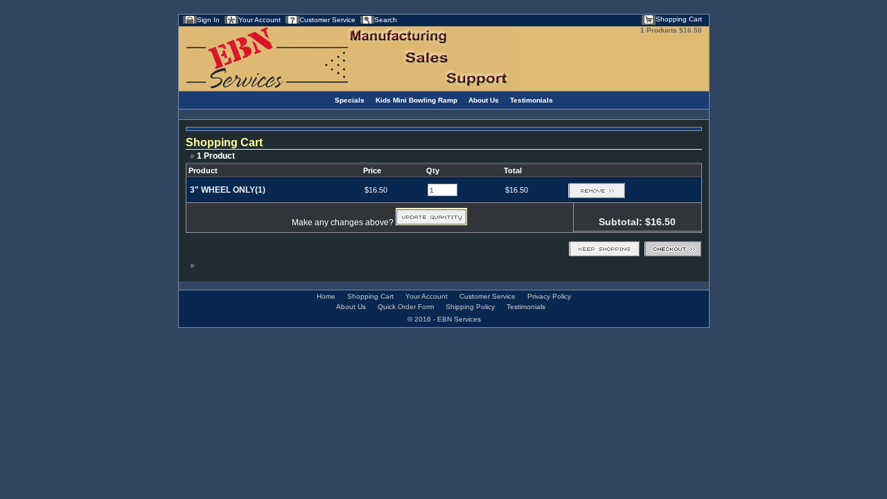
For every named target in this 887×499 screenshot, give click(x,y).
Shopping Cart (679, 19)
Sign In (208, 20)
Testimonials (531, 100)
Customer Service (327, 20)
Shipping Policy (470, 306)
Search (385, 20)
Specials (350, 100)
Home (326, 296)
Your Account (259, 20)
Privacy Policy (549, 296)
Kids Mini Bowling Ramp (416, 100)
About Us (483, 100)
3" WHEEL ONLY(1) (227, 190)
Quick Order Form (406, 306)
